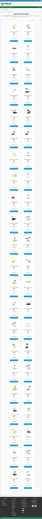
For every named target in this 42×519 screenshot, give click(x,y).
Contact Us (3, 502)
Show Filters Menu (5, 9)
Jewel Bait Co (27, 15)
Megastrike (37, 15)
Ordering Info (4, 503)
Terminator (19, 16)
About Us (3, 500)
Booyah (22, 15)
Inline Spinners (14, 513)
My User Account (24, 502)
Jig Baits (13, 509)
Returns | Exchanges (25, 506)
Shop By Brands (14, 515)
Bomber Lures (18, 15)
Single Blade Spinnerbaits (9, 11)
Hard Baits (13, 505)
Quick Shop (14, 38)
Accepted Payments (24, 503)
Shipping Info (24, 505)
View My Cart (23, 500)
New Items (13, 500)
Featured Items (14, 502)
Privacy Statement (4, 505)
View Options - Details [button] (14, 62)
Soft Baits (13, 503)
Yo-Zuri (27, 16)
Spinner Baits (3, 11)
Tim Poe (23, 16)
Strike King (15, 16)
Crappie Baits (14, 512)
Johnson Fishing (32, 15)
